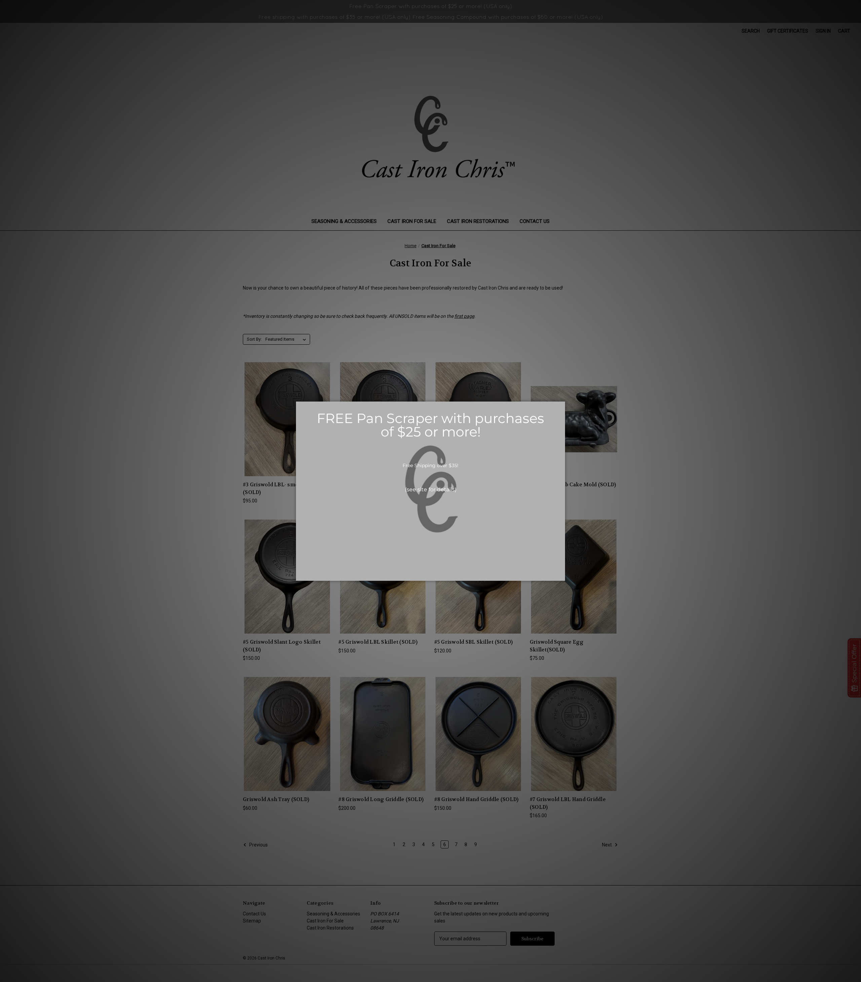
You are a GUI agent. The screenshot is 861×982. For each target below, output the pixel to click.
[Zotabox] (560, 574)
